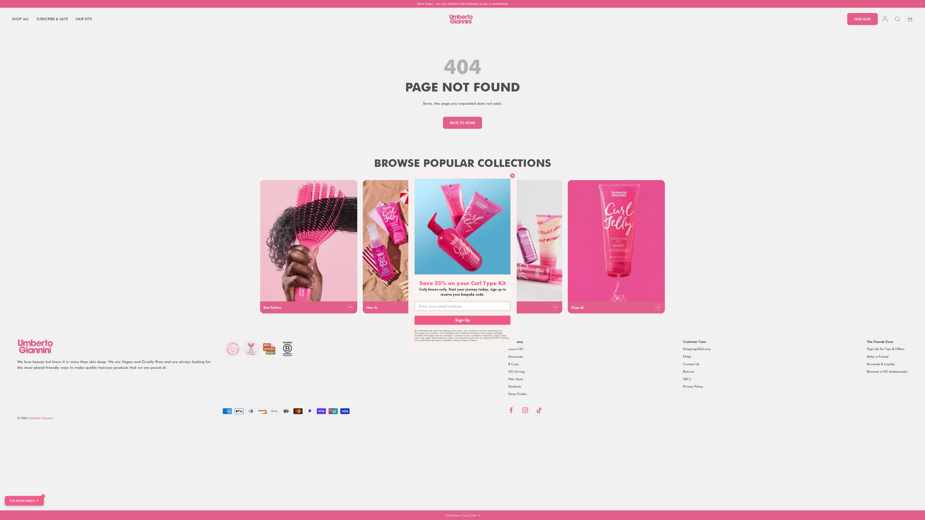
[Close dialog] (512, 175)
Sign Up (462, 320)
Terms (474, 340)
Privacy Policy (461, 340)
